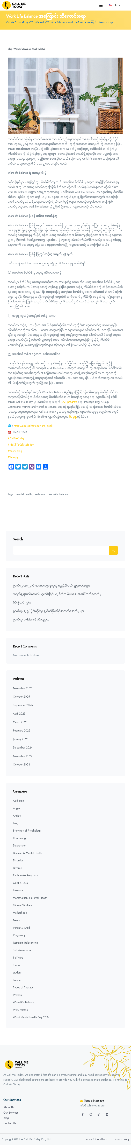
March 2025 (20, 722)
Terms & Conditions (96, 1139)
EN (115, 5)
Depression (19, 846)
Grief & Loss (20, 883)
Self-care (18, 958)
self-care (40, 494)
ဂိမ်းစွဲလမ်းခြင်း (22, 603)
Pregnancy (19, 935)
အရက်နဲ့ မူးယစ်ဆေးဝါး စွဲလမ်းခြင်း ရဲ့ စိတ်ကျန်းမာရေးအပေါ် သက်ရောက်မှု (57, 594)
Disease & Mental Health (27, 853)
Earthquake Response (25, 875)
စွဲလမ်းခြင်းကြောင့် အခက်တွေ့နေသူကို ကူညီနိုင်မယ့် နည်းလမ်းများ (52, 586)
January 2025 (20, 739)
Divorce (17, 868)
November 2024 (22, 756)
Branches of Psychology (27, 831)
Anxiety (17, 816)
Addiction (18, 801)
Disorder (18, 860)
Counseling (19, 838)
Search (18, 539)
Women (17, 995)
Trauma (17, 980)
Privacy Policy (121, 1139)
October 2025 (21, 697)
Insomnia (18, 890)
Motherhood (20, 913)
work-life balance (58, 494)
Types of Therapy (23, 987)
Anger (16, 808)
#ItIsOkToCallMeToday (21, 445)
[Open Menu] (101, 5)
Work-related (38, 49)
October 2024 (21, 765)
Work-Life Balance (22, 49)
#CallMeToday (16, 438)
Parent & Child (21, 928)
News (16, 920)
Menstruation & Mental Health (30, 898)
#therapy (13, 457)
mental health (24, 494)
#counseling (15, 451)
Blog (10, 49)
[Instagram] (90, 1114)
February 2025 (21, 731)
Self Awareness (22, 950)
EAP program (69, 402)
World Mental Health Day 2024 (31, 1017)
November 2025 (22, 688)
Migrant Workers (22, 905)
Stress (16, 965)
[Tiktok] (98, 1114)
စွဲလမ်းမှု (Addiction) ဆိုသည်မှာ (31, 619)
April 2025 (19, 714)
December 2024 (22, 748)
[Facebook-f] (82, 1114)
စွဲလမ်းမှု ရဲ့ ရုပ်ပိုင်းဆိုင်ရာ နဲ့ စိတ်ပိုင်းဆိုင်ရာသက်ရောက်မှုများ (48, 611)
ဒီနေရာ (73, 417)
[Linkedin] (107, 1114)
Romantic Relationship (25, 943)
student (17, 973)
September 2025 (23, 705)
